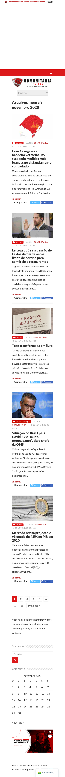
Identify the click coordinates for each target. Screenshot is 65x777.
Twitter (36, 202)
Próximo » (34, 605)
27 (42, 706)
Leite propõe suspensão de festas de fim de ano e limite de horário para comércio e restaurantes (32, 255)
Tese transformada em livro (32, 346)
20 (42, 699)
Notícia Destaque (22, 422)
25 (31, 706)
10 (25, 693)
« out (14, 722)
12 (36, 693)
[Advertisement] (32, 36)
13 (42, 693)
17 (25, 699)
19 (36, 699)
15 (13, 699)
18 (31, 699)
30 (19, 712)
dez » (21, 722)
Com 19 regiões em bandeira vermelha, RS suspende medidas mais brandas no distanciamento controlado (32, 158)
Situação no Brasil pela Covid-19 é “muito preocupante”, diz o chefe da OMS (31, 438)
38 (22, 605)
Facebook (48, 202)
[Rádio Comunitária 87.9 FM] (32, 85)
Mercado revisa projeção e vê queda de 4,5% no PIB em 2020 (32, 536)
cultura (18, 337)
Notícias (18, 143)
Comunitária (41, 143)
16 (19, 699)
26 (36, 706)
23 (19, 706)
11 (31, 693)
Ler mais (16, 199)
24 (25, 706)
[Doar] (32, 2)
